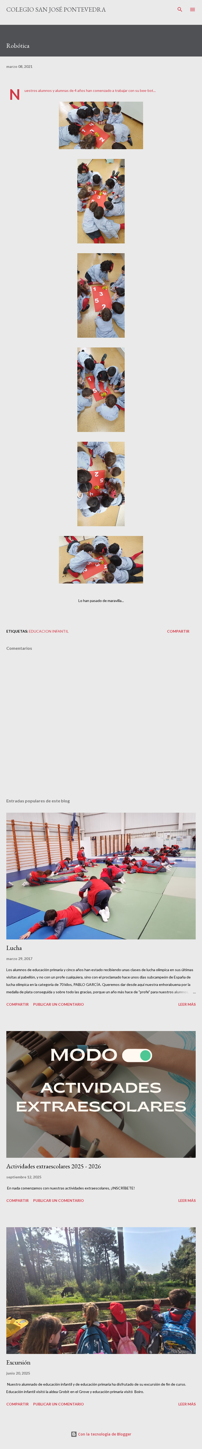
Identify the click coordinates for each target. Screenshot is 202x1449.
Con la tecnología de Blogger (104, 1434)
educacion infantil (49, 631)
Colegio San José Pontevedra (56, 9)
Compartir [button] (178, 631)
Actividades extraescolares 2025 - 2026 (53, 1166)
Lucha (14, 948)
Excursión (18, 1362)
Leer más (187, 1004)
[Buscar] (180, 9)
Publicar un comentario (58, 1004)
